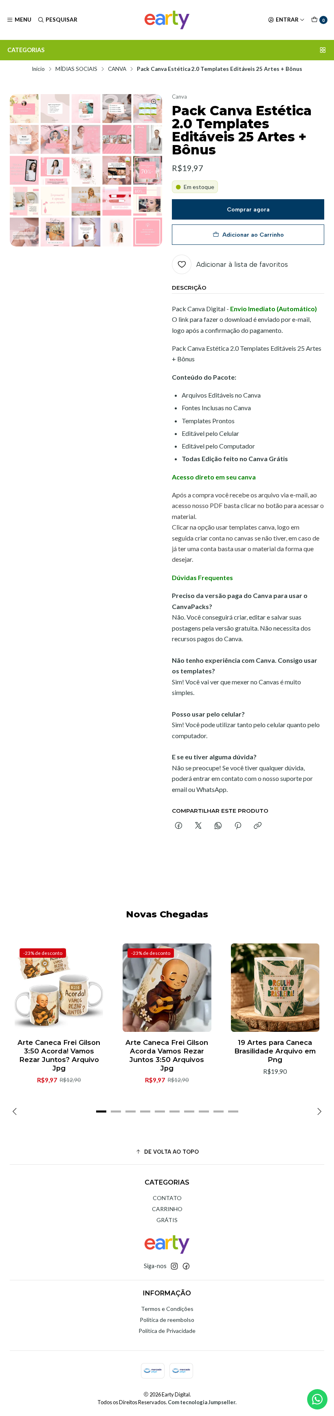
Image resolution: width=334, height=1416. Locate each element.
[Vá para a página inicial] (167, 20)
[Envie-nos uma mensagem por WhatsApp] (317, 1399)
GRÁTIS (167, 1219)
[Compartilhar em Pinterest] (238, 826)
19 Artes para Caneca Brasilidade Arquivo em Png (275, 1051)
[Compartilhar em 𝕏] (198, 826)
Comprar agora (248, 209)
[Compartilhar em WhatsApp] (218, 826)
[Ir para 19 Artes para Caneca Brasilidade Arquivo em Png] (275, 987)
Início (38, 69)
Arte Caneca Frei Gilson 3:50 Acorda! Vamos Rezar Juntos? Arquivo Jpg (59, 1055)
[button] (101, 1111)
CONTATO (167, 1197)
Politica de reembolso (167, 1319)
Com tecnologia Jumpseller (201, 1402)
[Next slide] (318, 1111)
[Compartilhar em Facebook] (178, 826)
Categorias (25, 49)
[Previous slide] (16, 1111)
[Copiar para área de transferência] (257, 826)
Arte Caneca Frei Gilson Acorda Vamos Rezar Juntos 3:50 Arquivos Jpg (166, 1055)
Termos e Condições (167, 1308)
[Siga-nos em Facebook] (186, 1266)
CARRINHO (167, 1208)
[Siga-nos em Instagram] (174, 1266)
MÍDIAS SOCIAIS (76, 69)
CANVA (117, 69)
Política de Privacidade (167, 1330)
